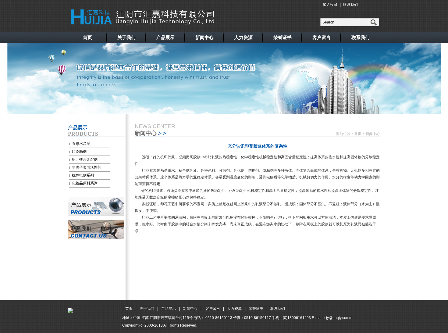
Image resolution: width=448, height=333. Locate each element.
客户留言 (321, 37)
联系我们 (350, 4)
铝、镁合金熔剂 (85, 159)
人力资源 (243, 37)
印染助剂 (79, 151)
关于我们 (126, 37)
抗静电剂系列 (83, 175)
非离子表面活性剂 (86, 167)
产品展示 (165, 37)
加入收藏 (330, 4)
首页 (87, 37)
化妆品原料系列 (85, 183)
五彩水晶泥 (81, 143)
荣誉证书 (282, 37)
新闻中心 (204, 37)
